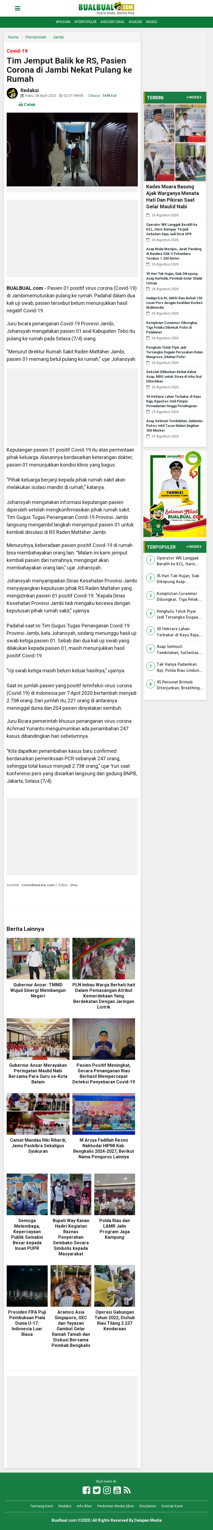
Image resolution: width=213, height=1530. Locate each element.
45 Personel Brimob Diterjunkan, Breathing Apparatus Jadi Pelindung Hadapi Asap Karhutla (178, 685)
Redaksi (65, 1506)
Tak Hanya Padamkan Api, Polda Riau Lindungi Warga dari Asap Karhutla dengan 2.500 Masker (179, 668)
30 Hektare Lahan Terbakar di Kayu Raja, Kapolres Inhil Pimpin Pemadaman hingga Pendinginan (173, 401)
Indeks (151, 22)
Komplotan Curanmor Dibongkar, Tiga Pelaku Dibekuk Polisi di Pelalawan (172, 327)
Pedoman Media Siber (115, 1506)
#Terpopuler (85, 22)
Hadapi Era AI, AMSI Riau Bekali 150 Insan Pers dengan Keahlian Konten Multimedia (174, 303)
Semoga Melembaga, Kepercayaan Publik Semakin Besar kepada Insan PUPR (27, 1234)
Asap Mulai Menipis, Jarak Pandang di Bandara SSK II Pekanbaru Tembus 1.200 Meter (173, 253)
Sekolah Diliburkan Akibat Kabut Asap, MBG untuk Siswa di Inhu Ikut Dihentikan (174, 376)
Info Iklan (84, 1506)
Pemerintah (36, 37)
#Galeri (135, 22)
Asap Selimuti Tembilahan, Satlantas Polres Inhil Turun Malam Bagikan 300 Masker (174, 425)
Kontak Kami (172, 1506)
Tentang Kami (41, 1506)
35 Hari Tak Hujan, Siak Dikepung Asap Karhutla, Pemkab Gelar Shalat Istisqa (174, 278)
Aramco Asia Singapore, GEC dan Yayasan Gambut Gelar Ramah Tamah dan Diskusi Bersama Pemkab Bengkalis (71, 1328)
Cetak (29, 104)
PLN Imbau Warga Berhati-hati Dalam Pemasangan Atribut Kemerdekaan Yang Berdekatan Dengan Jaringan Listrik (103, 996)
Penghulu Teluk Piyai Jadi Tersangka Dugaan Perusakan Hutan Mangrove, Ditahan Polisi (174, 352)
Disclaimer (148, 1506)
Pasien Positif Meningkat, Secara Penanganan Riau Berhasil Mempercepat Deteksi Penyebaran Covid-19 (103, 1074)
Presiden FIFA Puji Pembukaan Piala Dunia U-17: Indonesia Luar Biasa (27, 1323)
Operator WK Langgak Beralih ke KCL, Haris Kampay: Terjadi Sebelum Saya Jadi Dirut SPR (171, 229)
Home (13, 37)
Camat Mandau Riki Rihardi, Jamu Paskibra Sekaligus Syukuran (38, 1146)
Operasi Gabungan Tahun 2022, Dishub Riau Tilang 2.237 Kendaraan (115, 1320)
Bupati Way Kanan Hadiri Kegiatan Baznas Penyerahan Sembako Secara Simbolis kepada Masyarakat (71, 1237)
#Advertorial (112, 22)
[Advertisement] (72, 238)
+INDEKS (193, 97)
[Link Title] (86, 1491)
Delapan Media (148, 1520)
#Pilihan (63, 22)
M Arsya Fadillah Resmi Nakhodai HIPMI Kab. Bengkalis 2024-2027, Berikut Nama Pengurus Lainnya (103, 1148)
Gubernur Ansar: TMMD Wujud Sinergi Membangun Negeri (38, 990)
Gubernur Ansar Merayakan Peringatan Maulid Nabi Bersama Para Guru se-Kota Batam (38, 1074)
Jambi (58, 37)
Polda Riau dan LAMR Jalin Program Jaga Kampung (114, 1229)
